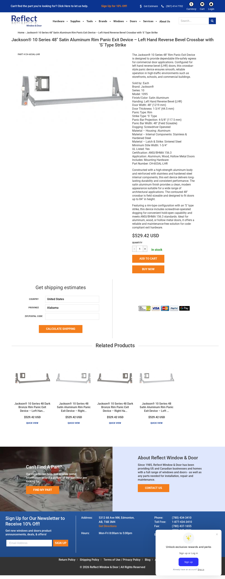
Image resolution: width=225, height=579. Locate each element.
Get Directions (108, 526)
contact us (153, 488)
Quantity (137, 242)
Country (33, 299)
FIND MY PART (42, 490)
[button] (148, 259)
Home (21, 32)
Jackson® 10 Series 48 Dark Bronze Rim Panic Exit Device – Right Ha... (115, 407)
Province (33, 307)
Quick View (32, 423)
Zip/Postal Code (34, 316)
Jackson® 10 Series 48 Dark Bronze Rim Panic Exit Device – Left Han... (32, 407)
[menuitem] (60, 21)
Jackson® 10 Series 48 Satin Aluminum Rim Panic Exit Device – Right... (74, 407)
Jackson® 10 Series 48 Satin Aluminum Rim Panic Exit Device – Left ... (156, 407)
